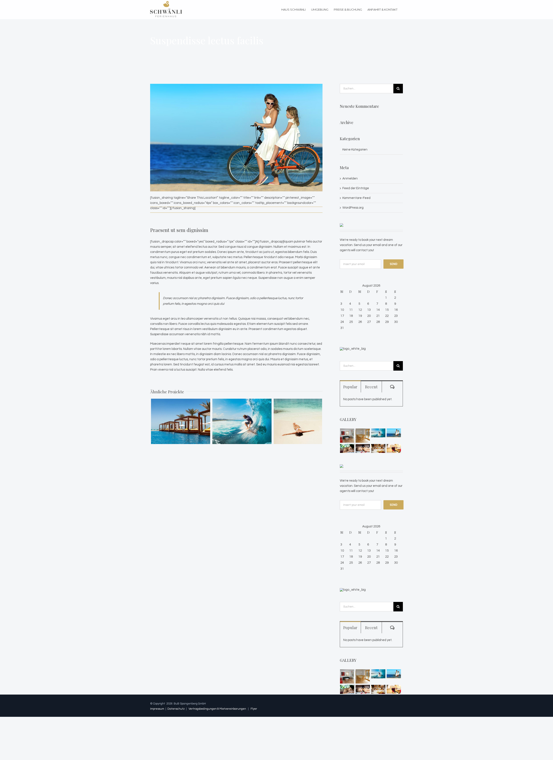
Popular (350, 386)
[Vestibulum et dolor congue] (362, 448)
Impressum (157, 708)
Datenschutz (176, 708)
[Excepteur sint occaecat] (378, 433)
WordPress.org (353, 207)
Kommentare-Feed (356, 198)
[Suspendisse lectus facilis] (393, 433)
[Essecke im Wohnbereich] (362, 435)
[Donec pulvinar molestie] (347, 448)
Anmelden (350, 178)
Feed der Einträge (355, 188)
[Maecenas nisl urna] (378, 448)
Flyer (254, 708)
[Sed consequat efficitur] (393, 448)
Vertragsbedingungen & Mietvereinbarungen (217, 708)
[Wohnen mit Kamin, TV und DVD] (347, 435)
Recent (371, 386)
